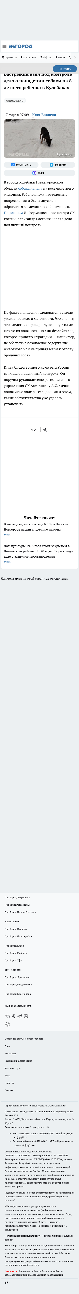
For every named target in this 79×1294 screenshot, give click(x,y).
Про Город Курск (14, 945)
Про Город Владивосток (18, 984)
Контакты (10, 1053)
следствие (14, 100)
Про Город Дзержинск (17, 897)
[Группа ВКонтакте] (21, 165)
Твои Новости (12, 969)
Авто (7, 1075)
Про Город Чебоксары (17, 904)
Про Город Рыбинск (16, 952)
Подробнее (11, 1229)
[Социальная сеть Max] (39, 173)
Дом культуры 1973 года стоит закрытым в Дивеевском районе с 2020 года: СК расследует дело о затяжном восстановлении (39, 553)
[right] (75, 57)
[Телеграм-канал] (58, 165)
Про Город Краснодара (18, 993)
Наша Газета (12, 921)
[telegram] (47, 429)
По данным (13, 212)
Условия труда (13, 1068)
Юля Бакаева (44, 114)
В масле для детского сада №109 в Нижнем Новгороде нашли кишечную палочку (36, 529)
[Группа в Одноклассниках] (14, 1016)
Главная (9, 1090)
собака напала (30, 188)
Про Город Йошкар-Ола (18, 936)
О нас (8, 1046)
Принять (65, 69)
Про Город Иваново (16, 928)
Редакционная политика (18, 1060)
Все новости (28, 57)
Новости (9, 1082)
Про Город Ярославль (17, 977)
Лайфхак (46, 57)
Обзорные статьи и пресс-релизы (24, 1038)
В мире (60, 57)
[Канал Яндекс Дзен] (26, 1016)
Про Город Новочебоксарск (20, 912)
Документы (9, 57)
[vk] (33, 429)
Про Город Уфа (13, 960)
